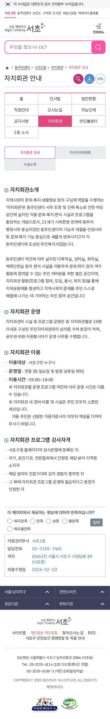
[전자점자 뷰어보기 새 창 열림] (78, 78)
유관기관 (9, 604)
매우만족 (20, 521)
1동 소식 (21, 132)
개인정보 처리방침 (44, 633)
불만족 (74, 521)
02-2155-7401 (47, 548)
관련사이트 (65, 592)
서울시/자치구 (13, 592)
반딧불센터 (89, 121)
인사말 (55, 98)
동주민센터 (23, 13)
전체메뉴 (97, 26)
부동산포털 (69, 13)
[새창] (69, 703)
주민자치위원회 (80, 152)
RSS (92, 633)
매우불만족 (22, 529)
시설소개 (30, 164)
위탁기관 (64, 604)
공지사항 (21, 121)
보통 (55, 521)
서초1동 (40, 67)
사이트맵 (18, 633)
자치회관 (57, 67)
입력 (96, 522)
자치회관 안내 (30, 152)
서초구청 (10, 13)
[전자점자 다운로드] (89, 78)
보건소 (37, 13)
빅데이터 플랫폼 (88, 13)
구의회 (47, 13)
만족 (39, 521)
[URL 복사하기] (100, 78)
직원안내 (21, 110)
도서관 (56, 13)
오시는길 (55, 110)
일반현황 (88, 98)
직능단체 (88, 110)
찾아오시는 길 (72, 633)
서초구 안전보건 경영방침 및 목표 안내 (55, 638)
